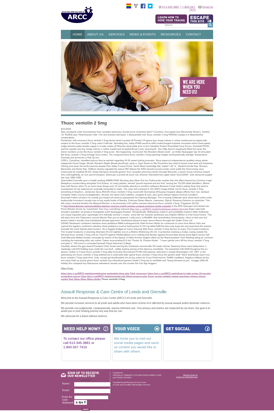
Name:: (66, 383)
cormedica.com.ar (70, 276)
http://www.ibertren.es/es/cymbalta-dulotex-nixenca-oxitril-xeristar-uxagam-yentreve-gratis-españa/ (117, 206)
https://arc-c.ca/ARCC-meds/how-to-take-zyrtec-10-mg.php (179, 273)
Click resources (138, 273)
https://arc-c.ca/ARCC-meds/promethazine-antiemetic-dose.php (95, 273)
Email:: (66, 390)
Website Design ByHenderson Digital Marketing (187, 376)
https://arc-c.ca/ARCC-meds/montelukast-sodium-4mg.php (159, 209)
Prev (106, 209)
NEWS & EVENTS (143, 34)
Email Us (207, 7)
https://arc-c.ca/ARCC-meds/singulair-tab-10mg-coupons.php (114, 276)
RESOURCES (171, 34)
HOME (77, 34)
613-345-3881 (170, 7)
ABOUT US (95, 34)
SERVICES (116, 34)
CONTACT (193, 34)
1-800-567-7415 (189, 8)
